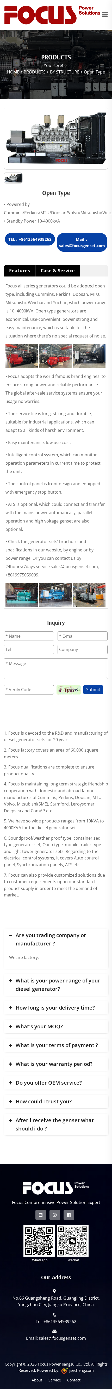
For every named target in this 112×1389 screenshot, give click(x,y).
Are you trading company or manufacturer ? (51, 939)
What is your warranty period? (54, 1063)
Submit (93, 689)
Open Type (94, 72)
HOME (13, 72)
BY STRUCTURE (64, 72)
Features (19, 270)
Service (54, 1380)
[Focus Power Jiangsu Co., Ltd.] (52, 14)
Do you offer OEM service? (49, 1082)
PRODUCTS (35, 72)
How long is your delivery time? (55, 1007)
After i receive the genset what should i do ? (55, 1124)
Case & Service (58, 270)
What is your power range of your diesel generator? (58, 984)
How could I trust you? (44, 1101)
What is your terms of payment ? (57, 1045)
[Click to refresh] (69, 689)
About (37, 1380)
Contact (73, 1380)
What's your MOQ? (39, 1026)
